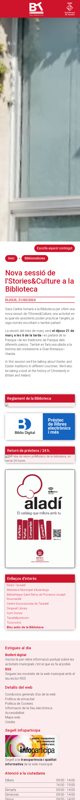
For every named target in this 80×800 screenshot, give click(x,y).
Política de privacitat (19, 699)
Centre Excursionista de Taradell (28, 603)
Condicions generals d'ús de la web (30, 694)
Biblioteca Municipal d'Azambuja (28, 590)
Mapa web (12, 717)
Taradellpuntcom (18, 618)
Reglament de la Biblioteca (29, 398)
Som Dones (14, 613)
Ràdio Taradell (16, 585)
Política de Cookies (19, 704)
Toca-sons (14, 622)
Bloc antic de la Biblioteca (25, 627)
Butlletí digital (15, 655)
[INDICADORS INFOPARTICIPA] (32, 746)
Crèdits (10, 722)
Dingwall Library (17, 608)
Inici (11, 258)
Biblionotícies (35, 258)
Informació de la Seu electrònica (28, 708)
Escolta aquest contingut (54, 248)
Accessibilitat (14, 713)
